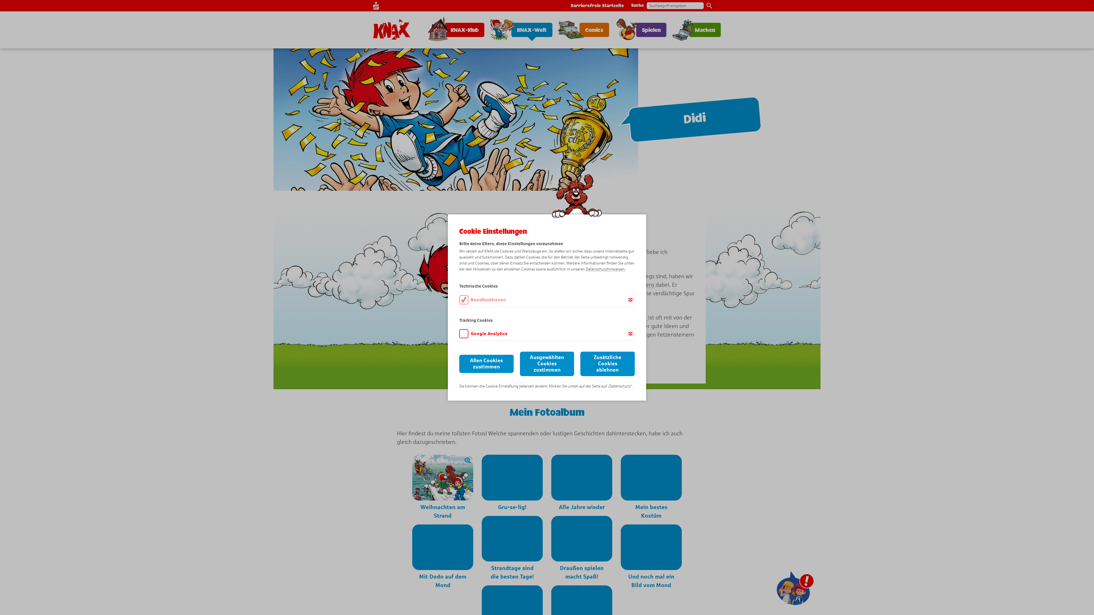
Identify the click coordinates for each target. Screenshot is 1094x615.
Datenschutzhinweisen (605, 269)
